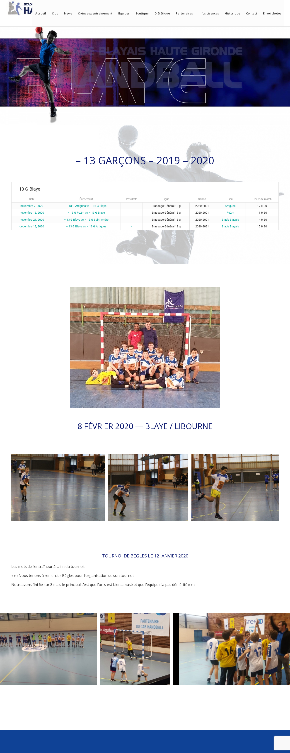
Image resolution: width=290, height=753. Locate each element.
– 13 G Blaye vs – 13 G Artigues (86, 226)
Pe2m (230, 212)
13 (166, 526)
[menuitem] (40, 13)
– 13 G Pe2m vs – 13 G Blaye (86, 212)
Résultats (131, 199)
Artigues (230, 206)
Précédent (21, 487)
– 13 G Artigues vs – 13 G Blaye (86, 206)
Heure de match (262, 199)
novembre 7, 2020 (31, 206)
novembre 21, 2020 (32, 219)
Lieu (230, 199)
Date (31, 199)
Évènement (86, 199)
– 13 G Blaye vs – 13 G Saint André (86, 219)
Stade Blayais (230, 219)
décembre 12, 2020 (31, 226)
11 (159, 526)
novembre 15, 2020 (32, 212)
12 (163, 526)
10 (155, 526)
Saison (202, 199)
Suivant (268, 487)
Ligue (166, 199)
